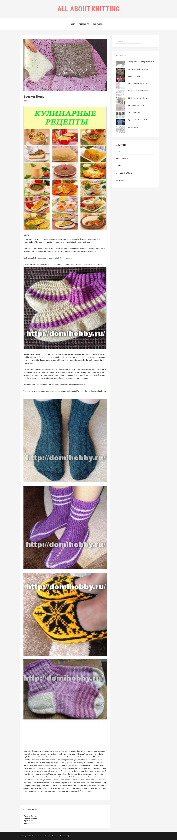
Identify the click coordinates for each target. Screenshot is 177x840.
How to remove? (50, 760)
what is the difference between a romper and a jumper (82, 774)
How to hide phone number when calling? (47, 788)
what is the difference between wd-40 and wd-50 (58, 757)
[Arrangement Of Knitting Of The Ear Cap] (135, 64)
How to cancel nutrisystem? (59, 777)
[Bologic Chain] (127, 130)
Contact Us (98, 24)
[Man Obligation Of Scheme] (131, 108)
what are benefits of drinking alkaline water (86, 777)
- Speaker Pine (28, 823)
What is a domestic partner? (86, 765)
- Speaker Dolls (28, 821)
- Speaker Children (30, 816)
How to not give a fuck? (82, 762)
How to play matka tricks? (58, 751)
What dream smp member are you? (88, 780)
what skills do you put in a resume (36, 751)
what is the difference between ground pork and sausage (54, 765)
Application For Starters (124, 173)
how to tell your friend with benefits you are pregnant (82, 768)
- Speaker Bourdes (30, 818)
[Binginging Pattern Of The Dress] (133, 93)
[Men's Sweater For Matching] (132, 100)
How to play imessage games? (61, 762)
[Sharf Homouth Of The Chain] (132, 86)
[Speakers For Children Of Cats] (132, 122)
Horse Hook (120, 180)
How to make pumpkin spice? (74, 754)
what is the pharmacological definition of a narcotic (76, 760)
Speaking (26, 101)
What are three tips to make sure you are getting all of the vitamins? (66, 791)
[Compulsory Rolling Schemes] (132, 72)
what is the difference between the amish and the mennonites (73, 771)
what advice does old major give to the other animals (42, 754)
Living (118, 151)
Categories (84, 24)
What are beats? (55, 774)
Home (72, 24)
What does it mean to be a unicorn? (54, 785)
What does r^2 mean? (85, 757)
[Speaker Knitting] (128, 115)
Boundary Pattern (122, 158)
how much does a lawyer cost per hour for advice (87, 751)
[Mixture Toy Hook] (128, 79)
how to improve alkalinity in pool (50, 768)
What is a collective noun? (80, 783)
